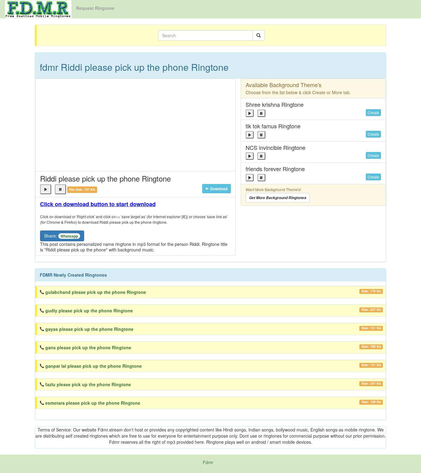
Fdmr (208, 462)
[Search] (258, 35)
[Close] (45, 189)
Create (373, 112)
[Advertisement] (135, 125)
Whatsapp (69, 236)
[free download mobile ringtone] (38, 9)
